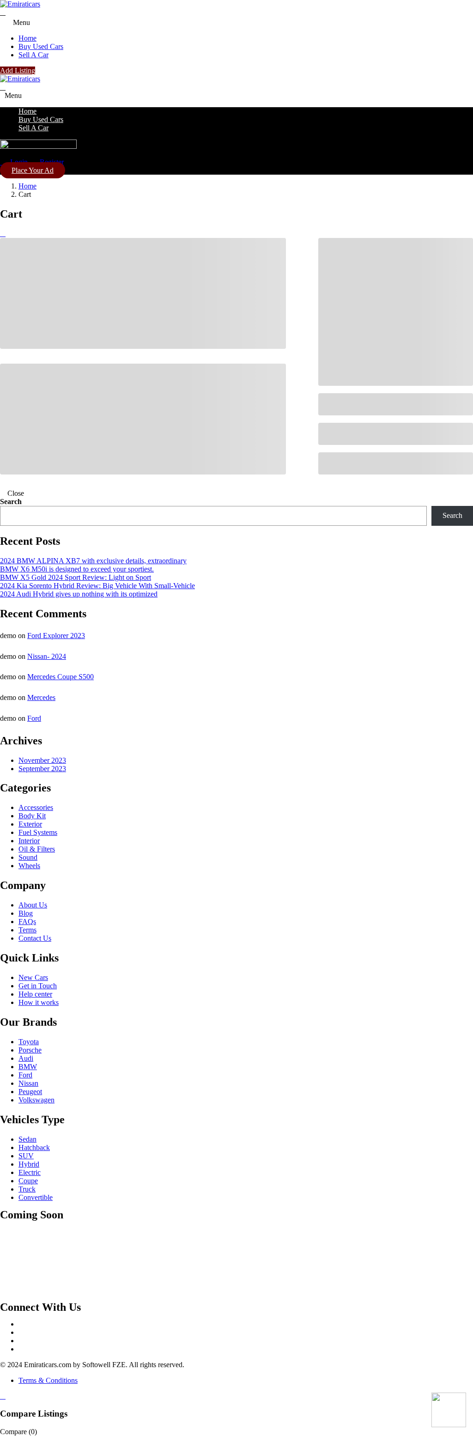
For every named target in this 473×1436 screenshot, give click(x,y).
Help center (35, 994)
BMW (27, 1067)
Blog (25, 913)
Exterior (30, 824)
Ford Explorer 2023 (56, 635)
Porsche (30, 1050)
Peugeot (30, 1091)
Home (27, 38)
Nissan (28, 1083)
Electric (29, 1172)
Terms (27, 930)
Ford (34, 718)
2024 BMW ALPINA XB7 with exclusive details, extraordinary (93, 561)
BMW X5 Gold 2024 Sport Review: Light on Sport (75, 577)
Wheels (29, 866)
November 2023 (42, 760)
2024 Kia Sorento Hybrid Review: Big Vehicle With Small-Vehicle (97, 586)
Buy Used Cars (40, 46)
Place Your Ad (33, 170)
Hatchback (34, 1147)
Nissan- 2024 (46, 656)
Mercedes (41, 697)
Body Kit (32, 816)
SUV (26, 1156)
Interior (29, 841)
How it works (38, 1002)
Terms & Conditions (48, 1380)
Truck (27, 1189)
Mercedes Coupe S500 (60, 677)
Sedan (27, 1139)
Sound (27, 857)
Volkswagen (36, 1100)
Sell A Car (33, 55)
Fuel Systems (37, 832)
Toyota (28, 1042)
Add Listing (17, 70)
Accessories (35, 807)
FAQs (27, 921)
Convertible (35, 1197)
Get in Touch (37, 986)
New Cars (33, 977)
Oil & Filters (36, 849)
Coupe (28, 1181)
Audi (25, 1058)
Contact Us (34, 938)
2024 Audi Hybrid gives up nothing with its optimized (79, 594)
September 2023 (42, 769)
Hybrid (28, 1164)
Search (11, 501)
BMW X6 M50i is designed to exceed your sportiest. (77, 569)
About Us (32, 905)
